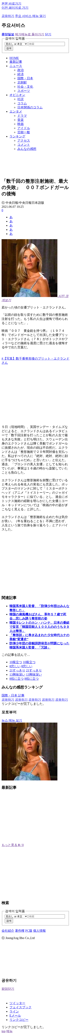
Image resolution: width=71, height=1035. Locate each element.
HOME (14, 58)
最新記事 (15, 61)
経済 (20, 74)
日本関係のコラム (30, 107)
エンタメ (15, 111)
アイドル (23, 128)
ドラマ (22, 115)
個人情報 (39, 930)
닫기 (48, 34)
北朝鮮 (22, 82)
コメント (23, 144)
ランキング (17, 136)
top (4, 1031)
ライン (14, 1011)
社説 (20, 99)
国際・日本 (25, 78)
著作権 (19, 930)
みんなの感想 (26, 148)
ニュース (15, 66)
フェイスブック (20, 1007)
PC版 (28, 930)
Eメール (15, 1015)
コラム (22, 103)
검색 (8, 48)
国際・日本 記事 (13, 695)
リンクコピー (18, 1019)
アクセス (23, 140)
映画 (20, 124)
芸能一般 (23, 132)
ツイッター (17, 1003)
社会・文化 (25, 86)
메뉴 (9, 1031)
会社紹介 (8, 930)
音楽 (20, 119)
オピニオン (17, 95)
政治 (20, 70)
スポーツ (23, 90)
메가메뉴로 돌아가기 (29, 34)
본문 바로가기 (11, 3)
